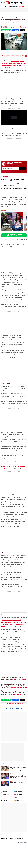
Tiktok (5, 800)
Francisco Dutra (4, 26)
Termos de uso (4, 838)
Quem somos (3, 835)
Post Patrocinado (19, 838)
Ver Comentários (14, 709)
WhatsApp (6, 791)
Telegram (19, 791)
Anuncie (11, 838)
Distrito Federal (4, 15)
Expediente (10, 835)
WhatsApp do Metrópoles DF (14, 694)
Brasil (11, 781)
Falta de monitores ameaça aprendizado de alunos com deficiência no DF (13, 180)
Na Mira (12, 773)
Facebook (6, 794)
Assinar (22, 168)
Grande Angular (13, 766)
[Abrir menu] (1, 2)
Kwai (17, 800)
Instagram (19, 794)
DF (9, 703)
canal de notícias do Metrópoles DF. (16, 687)
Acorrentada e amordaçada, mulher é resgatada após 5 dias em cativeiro (18, 776)
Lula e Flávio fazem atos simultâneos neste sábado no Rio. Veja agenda (17, 784)
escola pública (14, 703)
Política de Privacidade (20, 835)
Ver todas (7, 171)
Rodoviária (20, 703)
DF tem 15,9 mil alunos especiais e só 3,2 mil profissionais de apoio (13, 184)
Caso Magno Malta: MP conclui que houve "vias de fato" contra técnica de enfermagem (18, 769)
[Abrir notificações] (4, 2)
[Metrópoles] (14, 2)
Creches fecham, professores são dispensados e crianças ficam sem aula (14, 189)
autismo (7, 703)
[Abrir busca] (26, 2)
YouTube (18, 797)
